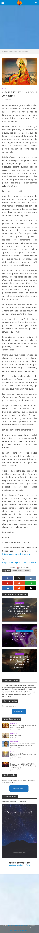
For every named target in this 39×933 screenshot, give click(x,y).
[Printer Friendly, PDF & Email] (19, 567)
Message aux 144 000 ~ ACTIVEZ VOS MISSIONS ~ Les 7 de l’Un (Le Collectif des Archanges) (23, 766)
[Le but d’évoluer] (5, 736)
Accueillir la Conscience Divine (17, 926)
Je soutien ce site (18, 788)
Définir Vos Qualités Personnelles (19, 635)
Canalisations (6, 89)
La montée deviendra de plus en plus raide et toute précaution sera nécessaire (19, 661)
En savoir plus (19, 711)
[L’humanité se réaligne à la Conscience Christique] (5, 754)
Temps (27, 571)
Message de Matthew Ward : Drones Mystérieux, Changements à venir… (22, 745)
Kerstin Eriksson (17, 571)
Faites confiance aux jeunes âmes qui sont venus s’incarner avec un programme (19, 610)
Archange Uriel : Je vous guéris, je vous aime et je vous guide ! (23, 726)
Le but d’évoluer (15, 736)
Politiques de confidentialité (19, 930)
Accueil (4, 52)
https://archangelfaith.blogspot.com (19, 562)
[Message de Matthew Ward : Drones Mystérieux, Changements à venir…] (5, 744)
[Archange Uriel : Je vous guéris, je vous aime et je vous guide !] (5, 725)
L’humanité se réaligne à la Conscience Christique (23, 755)
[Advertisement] (19, 27)
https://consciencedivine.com (16, 554)
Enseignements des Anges (24, 631)
